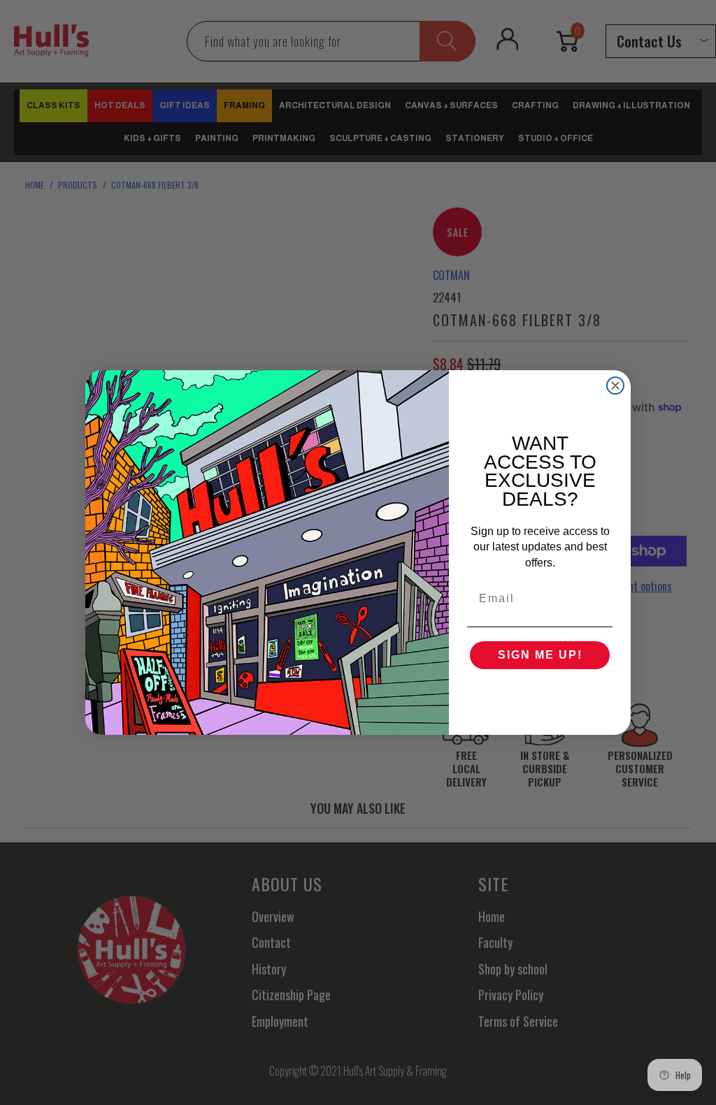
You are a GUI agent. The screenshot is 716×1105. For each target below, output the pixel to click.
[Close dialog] (615, 385)
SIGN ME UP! (540, 655)
